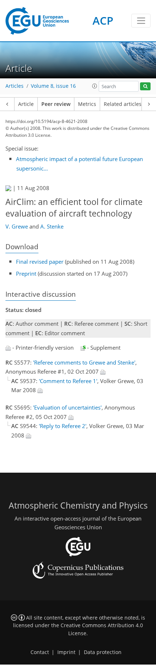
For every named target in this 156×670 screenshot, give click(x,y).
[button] (94, 86)
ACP (103, 20)
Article (26, 104)
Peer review (55, 104)
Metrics (87, 104)
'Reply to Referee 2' (62, 425)
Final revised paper (39, 261)
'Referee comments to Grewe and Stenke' (84, 362)
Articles (14, 86)
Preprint (26, 273)
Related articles (122, 104)
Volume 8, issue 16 (53, 86)
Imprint (66, 652)
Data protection (103, 652)
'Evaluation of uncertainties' (67, 407)
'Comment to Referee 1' (68, 381)
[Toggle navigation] (141, 21)
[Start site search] (145, 86)
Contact (39, 652)
